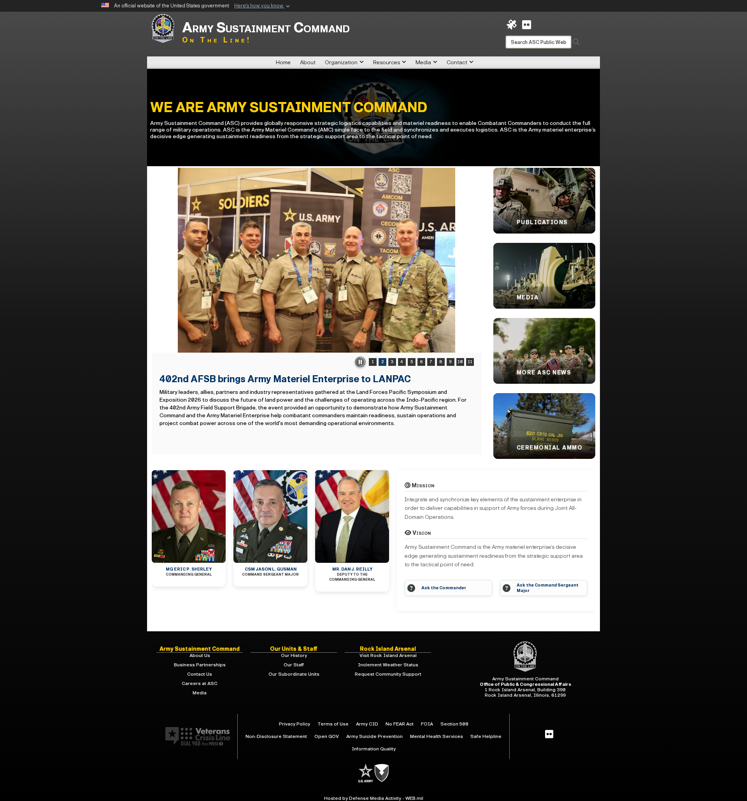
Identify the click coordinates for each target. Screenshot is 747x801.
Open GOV (326, 736)
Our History (294, 655)
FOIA (427, 724)
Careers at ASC (199, 683)
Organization (341, 62)
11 (470, 361)
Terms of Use (333, 724)
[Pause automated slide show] (360, 362)
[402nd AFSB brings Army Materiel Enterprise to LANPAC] (317, 260)
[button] (262, 6)
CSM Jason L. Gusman (270, 569)
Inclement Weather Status (388, 665)
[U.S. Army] (366, 772)
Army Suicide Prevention (374, 736)
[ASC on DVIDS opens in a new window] (512, 24)
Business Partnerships (200, 665)
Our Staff (294, 665)
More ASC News (544, 372)
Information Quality (374, 749)
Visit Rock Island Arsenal (388, 655)
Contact (457, 62)
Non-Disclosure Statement (276, 736)
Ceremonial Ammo (550, 447)
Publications (542, 222)
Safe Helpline (486, 736)
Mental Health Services (436, 736)
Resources (386, 62)
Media (423, 62)
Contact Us (199, 674)
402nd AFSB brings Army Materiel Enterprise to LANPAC (285, 379)
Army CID (367, 724)
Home (283, 62)
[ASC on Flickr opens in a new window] (526, 24)
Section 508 (454, 724)
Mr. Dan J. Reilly (352, 569)
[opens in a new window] (549, 734)
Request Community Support (388, 674)
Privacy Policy (294, 724)
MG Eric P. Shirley (189, 569)
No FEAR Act (400, 724)
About (308, 62)
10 (460, 361)
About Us (199, 655)
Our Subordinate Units (293, 674)
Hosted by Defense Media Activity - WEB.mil (373, 798)
